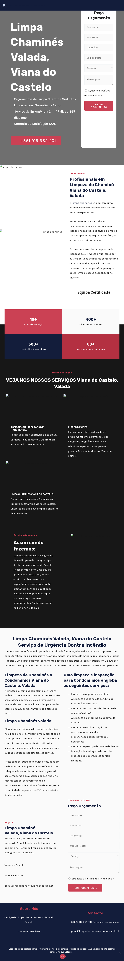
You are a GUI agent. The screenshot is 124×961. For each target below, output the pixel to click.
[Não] (120, 953)
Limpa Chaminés (82, 202)
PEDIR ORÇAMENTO (99, 106)
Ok (62, 956)
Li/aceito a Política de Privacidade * (93, 878)
